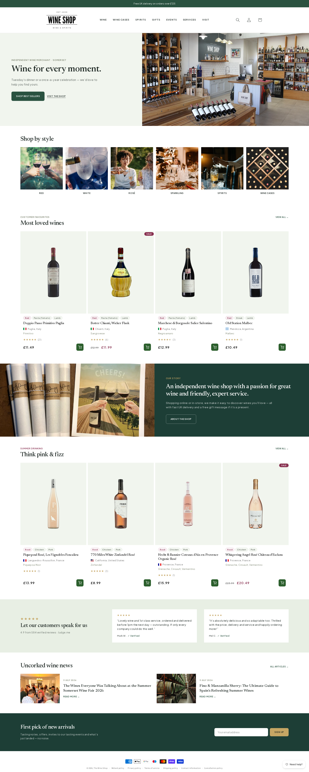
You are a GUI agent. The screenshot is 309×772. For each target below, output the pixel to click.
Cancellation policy (213, 768)
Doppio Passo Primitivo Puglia (43, 323)
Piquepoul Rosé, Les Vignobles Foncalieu (50, 555)
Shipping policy (170, 768)
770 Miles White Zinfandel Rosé (113, 555)
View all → (282, 217)
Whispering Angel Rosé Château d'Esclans (254, 555)
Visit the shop (56, 96)
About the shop (181, 419)
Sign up (279, 732)
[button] (103, 20)
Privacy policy (134, 768)
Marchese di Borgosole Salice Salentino (185, 323)
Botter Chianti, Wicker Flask (110, 323)
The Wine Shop (100, 768)
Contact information (191, 768)
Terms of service (152, 768)
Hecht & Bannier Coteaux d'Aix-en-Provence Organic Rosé (188, 557)
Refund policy (118, 768)
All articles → (279, 666)
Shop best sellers (28, 96)
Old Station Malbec (238, 323)
